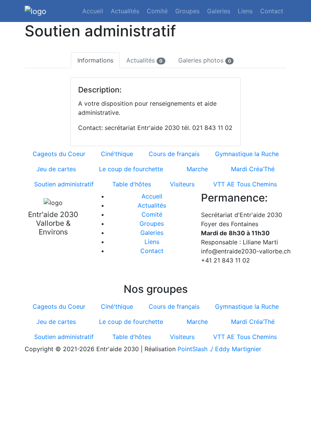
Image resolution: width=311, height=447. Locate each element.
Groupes (187, 11)
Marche (197, 169)
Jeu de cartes (56, 169)
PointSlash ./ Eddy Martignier (219, 349)
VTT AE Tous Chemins (245, 184)
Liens (245, 11)
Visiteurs (182, 184)
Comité (157, 11)
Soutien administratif (64, 184)
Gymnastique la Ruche (247, 154)
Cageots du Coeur (59, 154)
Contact (271, 11)
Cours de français (174, 154)
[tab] (95, 60)
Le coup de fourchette (131, 169)
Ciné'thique (117, 154)
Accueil (92, 11)
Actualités (125, 11)
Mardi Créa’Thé (253, 169)
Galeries (218, 11)
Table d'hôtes (131, 184)
